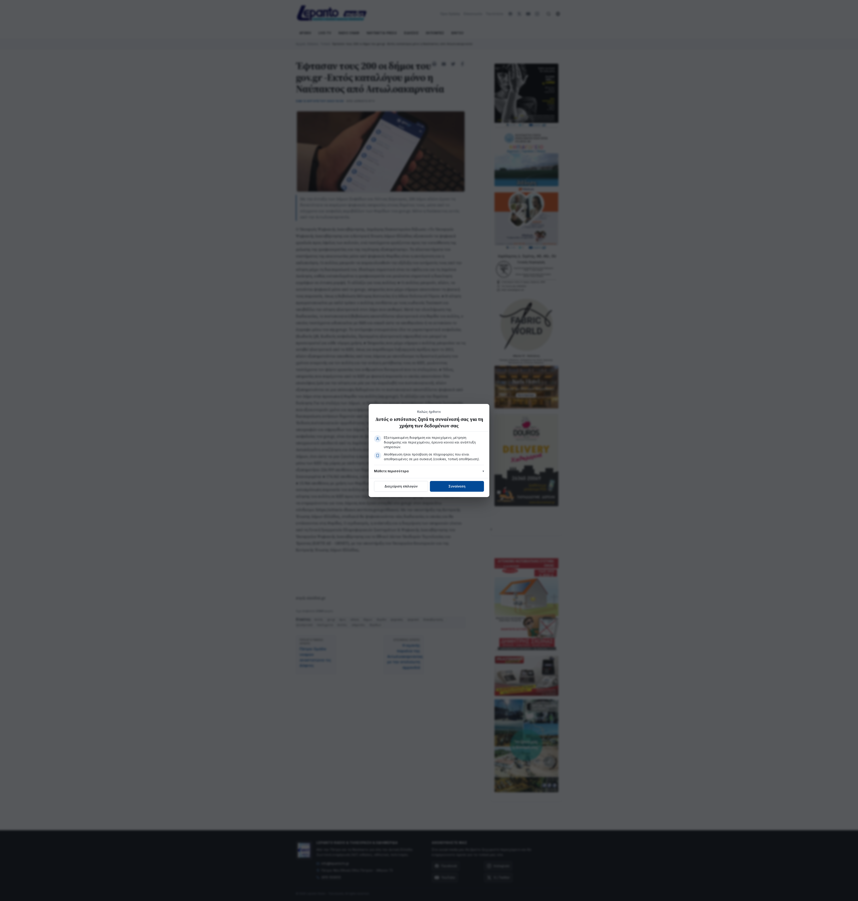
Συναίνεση (456, 486)
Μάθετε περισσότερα (391, 471)
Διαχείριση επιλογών (401, 486)
